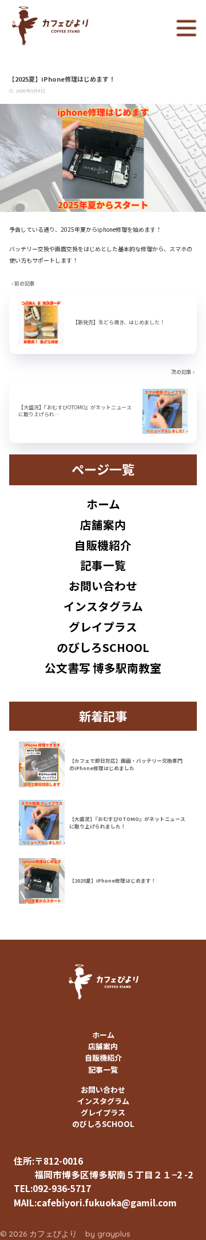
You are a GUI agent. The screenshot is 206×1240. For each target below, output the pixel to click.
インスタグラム (103, 606)
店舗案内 (103, 524)
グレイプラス (103, 626)
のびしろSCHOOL (103, 647)
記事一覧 (103, 565)
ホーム (103, 504)
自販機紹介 (103, 545)
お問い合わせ (103, 585)
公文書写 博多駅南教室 (103, 667)
